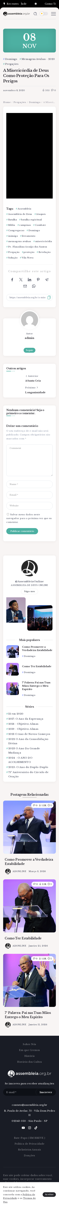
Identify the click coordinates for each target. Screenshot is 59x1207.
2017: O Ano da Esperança (25, 718)
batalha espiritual (31, 219)
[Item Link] (12, 651)
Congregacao (16, 230)
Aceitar (49, 1194)
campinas (25, 225)
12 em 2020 (15, 713)
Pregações (20, 102)
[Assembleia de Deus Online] (16, 13)
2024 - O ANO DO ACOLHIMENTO (20, 760)
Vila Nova (27, 257)
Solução (12, 257)
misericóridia (43, 241)
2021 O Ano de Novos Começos (29, 733)
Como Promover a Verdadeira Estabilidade (37, 648)
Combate (40, 225)
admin (29, 338)
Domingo (34, 102)
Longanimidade (35, 392)
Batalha (12, 219)
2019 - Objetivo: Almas (23, 728)
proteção (29, 252)
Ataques (41, 214)
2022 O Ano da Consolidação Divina (28, 741)
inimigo (13, 236)
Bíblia (11, 225)
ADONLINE (19, 871)
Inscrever (46, 1092)
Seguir (29, 350)
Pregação (14, 252)
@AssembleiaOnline (29, 581)
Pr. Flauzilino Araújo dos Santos (27, 246)
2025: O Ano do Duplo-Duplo (28, 767)
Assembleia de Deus (20, 214)
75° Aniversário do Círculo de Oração (28, 774)
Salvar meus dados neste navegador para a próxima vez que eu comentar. (29, 518)
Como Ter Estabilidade (36, 666)
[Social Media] (23, 1127)
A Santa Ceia (33, 380)
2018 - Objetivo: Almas (23, 723)
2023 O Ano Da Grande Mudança (24, 750)
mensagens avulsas (19, 241)
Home (7, 102)
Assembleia (24, 208)
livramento (28, 236)
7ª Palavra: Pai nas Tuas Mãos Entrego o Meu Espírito (36, 686)
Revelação (45, 252)
